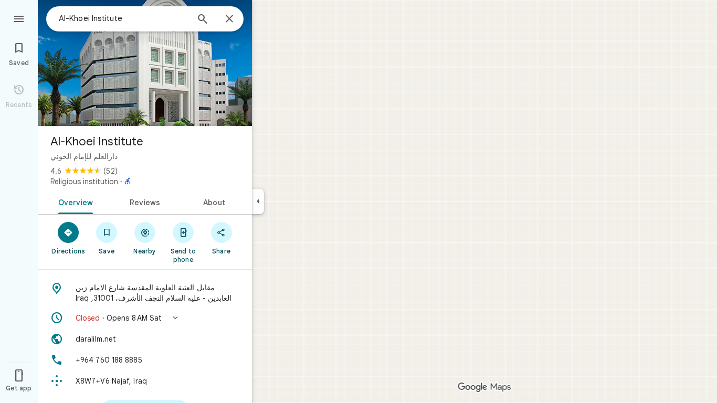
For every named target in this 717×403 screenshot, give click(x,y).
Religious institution (84, 181)
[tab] (73, 201)
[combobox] (123, 18)
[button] (145, 317)
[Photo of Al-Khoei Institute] (145, 63)
